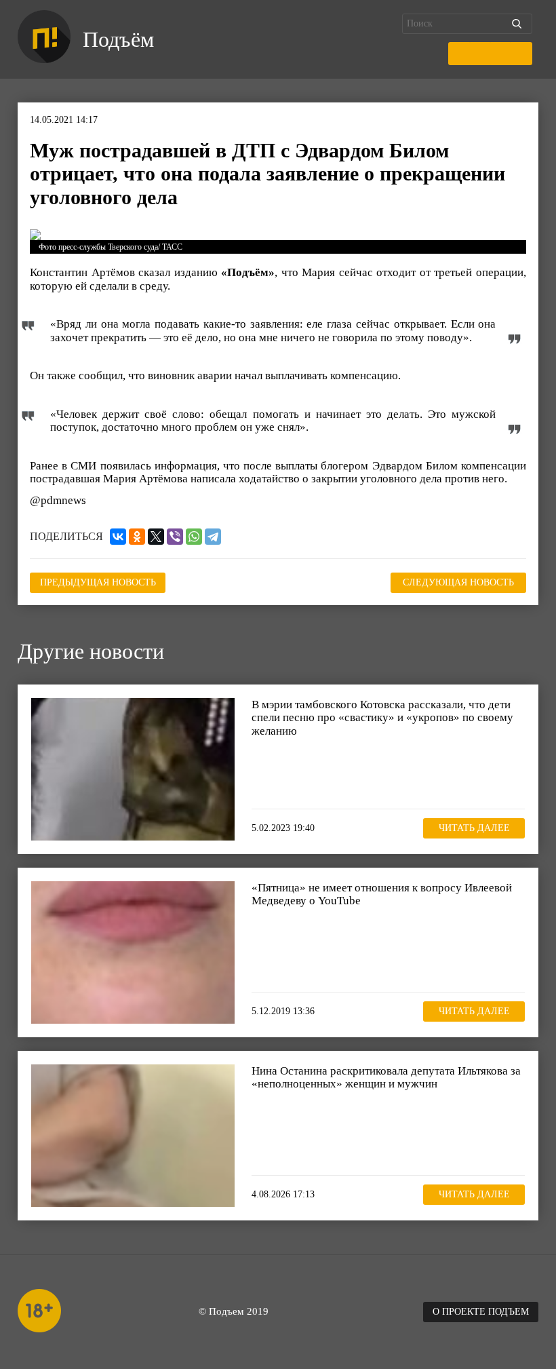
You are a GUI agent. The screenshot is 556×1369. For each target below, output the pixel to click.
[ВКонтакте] (118, 536)
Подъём (118, 39)
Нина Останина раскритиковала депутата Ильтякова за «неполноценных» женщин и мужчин (386, 1077)
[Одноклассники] (137, 536)
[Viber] (175, 536)
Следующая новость (458, 582)
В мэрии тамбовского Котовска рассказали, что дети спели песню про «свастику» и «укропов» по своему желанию (382, 717)
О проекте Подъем (481, 1312)
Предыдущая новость (98, 582)
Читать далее (474, 828)
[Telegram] (213, 536)
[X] (156, 536)
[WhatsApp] (194, 536)
